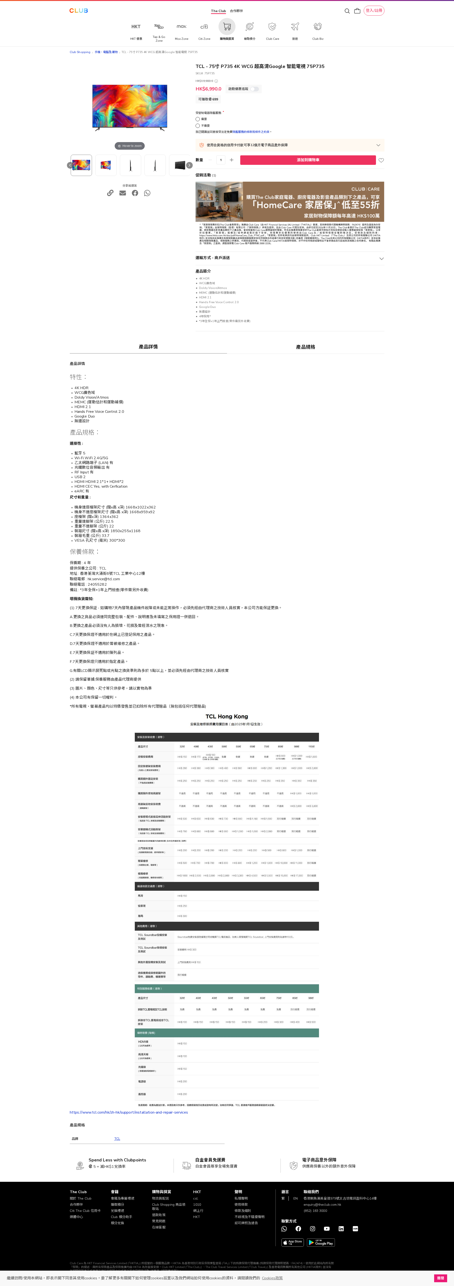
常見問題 (159, 1221)
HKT (196, 1217)
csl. (195, 1198)
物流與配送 (160, 1198)
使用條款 (241, 1204)
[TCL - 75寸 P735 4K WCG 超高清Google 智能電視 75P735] (81, 165)
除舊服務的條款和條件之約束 (250, 132)
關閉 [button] (440, 1278)
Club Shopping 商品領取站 (169, 1206)
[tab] (148, 347)
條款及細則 (243, 1211)
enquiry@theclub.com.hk (322, 1204)
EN (295, 1198)
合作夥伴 (236, 11)
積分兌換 (117, 1223)
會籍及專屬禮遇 (122, 1198)
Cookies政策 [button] (272, 1278)
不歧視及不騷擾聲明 (250, 1217)
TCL (117, 1139)
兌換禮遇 (117, 1211)
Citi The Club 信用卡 (85, 1211)
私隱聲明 (241, 1198)
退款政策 (159, 1215)
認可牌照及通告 (246, 1223)
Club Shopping (80, 52)
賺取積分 (117, 1204)
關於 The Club (81, 1198)
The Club (218, 11)
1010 (197, 1204)
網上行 (198, 1211)
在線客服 (159, 1227)
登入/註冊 (374, 10)
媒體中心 (76, 1217)
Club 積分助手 (121, 1217)
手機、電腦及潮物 (106, 52)
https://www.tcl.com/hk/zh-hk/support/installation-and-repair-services (129, 1112)
